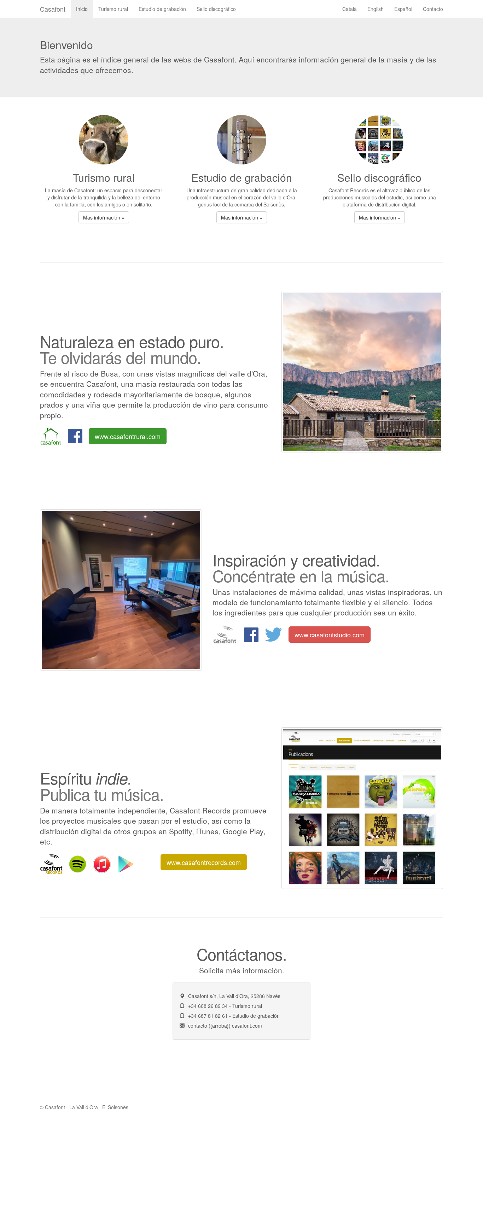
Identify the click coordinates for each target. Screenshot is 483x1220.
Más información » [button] (103, 217)
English (375, 8)
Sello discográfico (216, 8)
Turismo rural (113, 8)
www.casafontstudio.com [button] (330, 634)
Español (403, 8)
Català (349, 8)
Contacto (433, 8)
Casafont (52, 8)
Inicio (82, 8)
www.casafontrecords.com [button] (204, 862)
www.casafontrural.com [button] (128, 436)
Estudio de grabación (162, 8)
